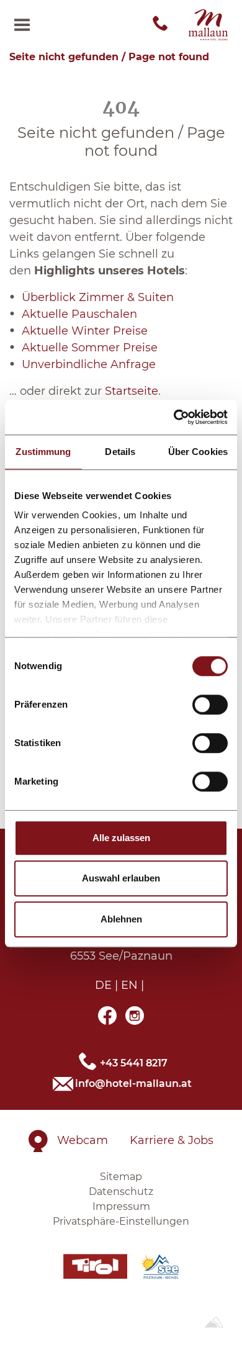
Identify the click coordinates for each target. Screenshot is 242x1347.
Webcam (82, 1140)
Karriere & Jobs (171, 1140)
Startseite (131, 391)
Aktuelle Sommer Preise (90, 347)
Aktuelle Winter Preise (85, 331)
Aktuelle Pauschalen (79, 314)
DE (103, 985)
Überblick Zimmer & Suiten (98, 297)
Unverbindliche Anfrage (89, 364)
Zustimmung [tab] (43, 451)
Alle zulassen (121, 837)
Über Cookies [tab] (198, 451)
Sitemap (121, 1177)
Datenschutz (121, 1191)
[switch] (210, 704)
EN (129, 985)
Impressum (121, 1206)
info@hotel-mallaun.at (133, 1083)
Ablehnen (121, 919)
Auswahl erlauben (121, 878)
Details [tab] (120, 451)
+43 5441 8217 (134, 1062)
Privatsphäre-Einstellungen (121, 1221)
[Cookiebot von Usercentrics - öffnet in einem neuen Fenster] (174, 417)
